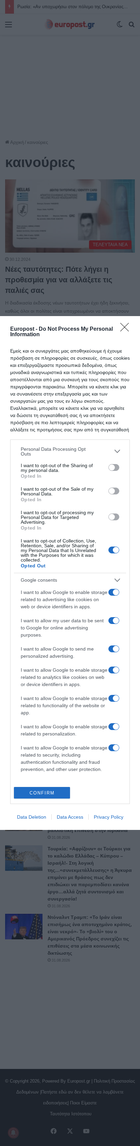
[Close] (126, 329)
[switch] (113, 467)
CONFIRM (42, 792)
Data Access (70, 817)
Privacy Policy (108, 817)
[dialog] (70, 573)
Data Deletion (31, 817)
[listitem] (70, 451)
